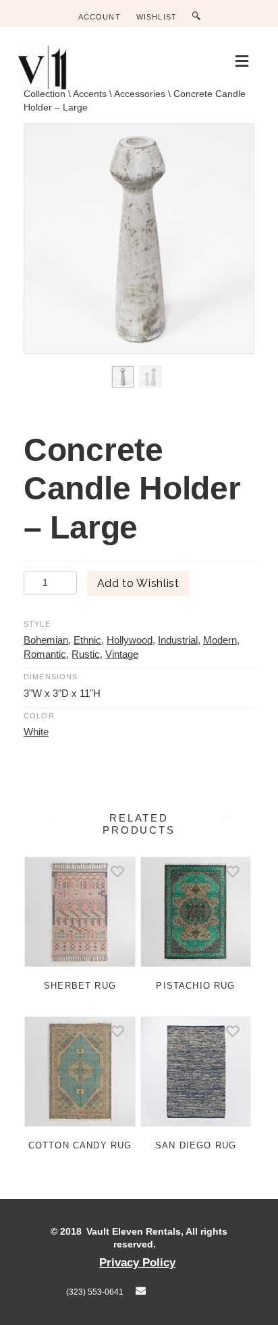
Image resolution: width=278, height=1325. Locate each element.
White (36, 731)
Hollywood (129, 640)
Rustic (86, 654)
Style (37, 624)
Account (99, 17)
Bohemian (46, 640)
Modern (220, 640)
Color (39, 716)
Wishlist (156, 17)
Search (199, 16)
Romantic (45, 654)
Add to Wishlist (138, 583)
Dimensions (51, 677)
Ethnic (87, 640)
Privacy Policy (137, 1262)
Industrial (178, 640)
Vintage (121, 654)
